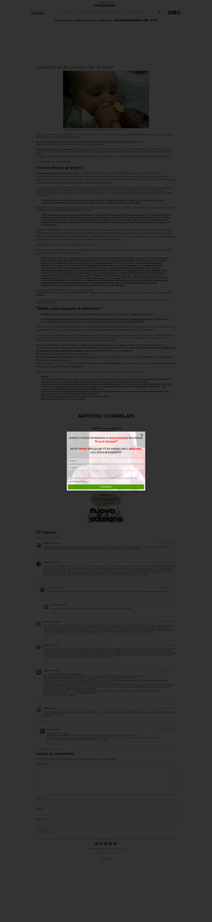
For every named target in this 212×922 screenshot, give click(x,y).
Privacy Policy (79, 481)
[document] (106, 461)
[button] (142, 435)
